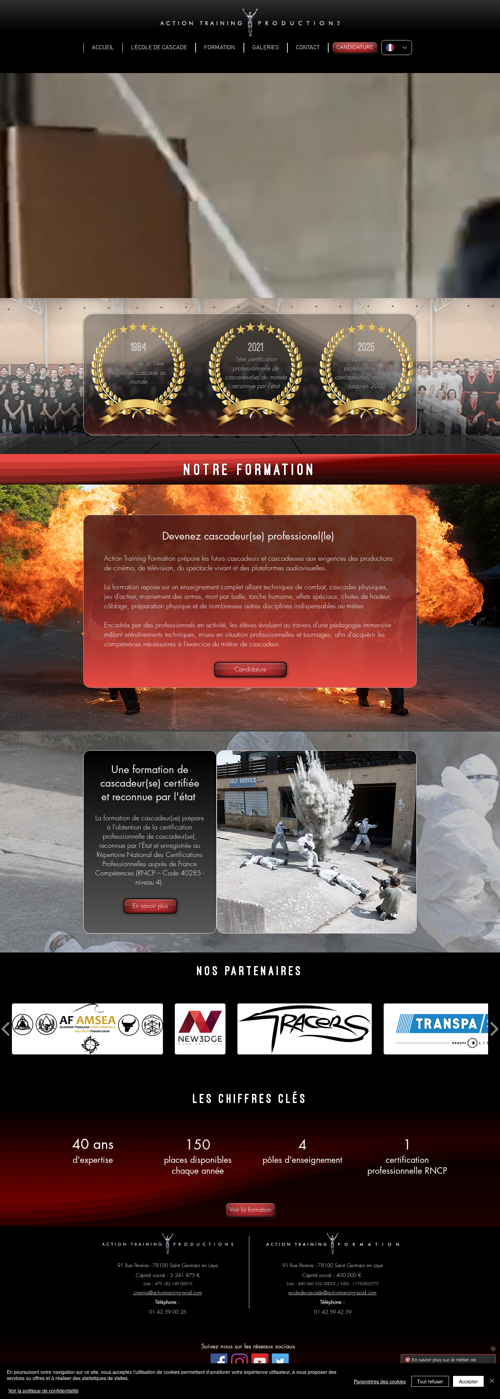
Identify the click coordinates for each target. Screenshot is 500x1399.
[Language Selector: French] (396, 47)
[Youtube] (259, 1361)
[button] (159, 48)
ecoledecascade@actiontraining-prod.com (332, 1292)
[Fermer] (492, 1381)
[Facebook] (219, 1361)
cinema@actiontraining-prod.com (167, 1292)
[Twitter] (280, 1361)
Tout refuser (430, 1381)
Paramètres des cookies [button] (380, 1381)
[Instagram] (239, 1361)
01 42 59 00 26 (167, 1312)
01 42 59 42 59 (332, 1312)
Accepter (468, 1381)
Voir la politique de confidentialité (43, 1390)
